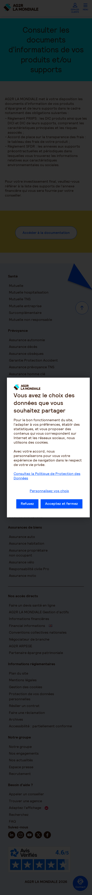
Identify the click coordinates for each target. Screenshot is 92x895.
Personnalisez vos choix (49, 491)
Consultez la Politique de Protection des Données (47, 475)
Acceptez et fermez (61, 503)
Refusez (27, 503)
